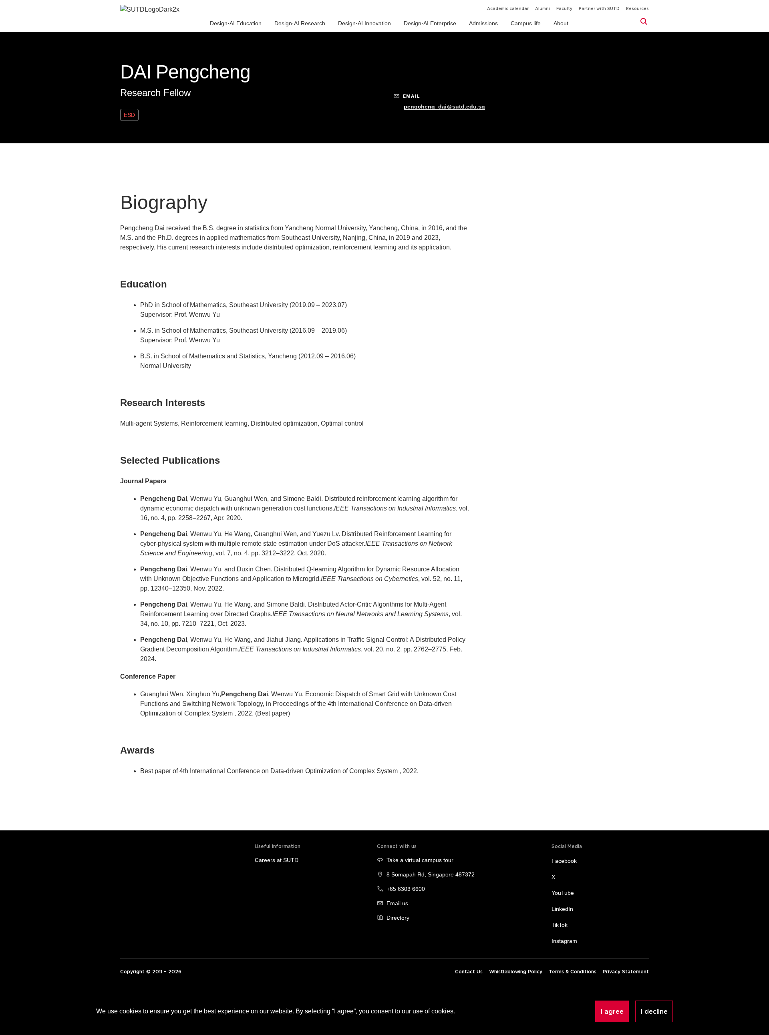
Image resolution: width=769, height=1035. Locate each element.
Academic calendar (508, 8)
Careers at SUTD (276, 860)
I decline (654, 1011)
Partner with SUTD (599, 8)
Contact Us (469, 972)
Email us (397, 903)
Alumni (542, 8)
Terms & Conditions (572, 972)
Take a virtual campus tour (420, 860)
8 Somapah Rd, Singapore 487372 (431, 874)
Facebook (564, 861)
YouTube (563, 893)
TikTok (560, 925)
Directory (398, 917)
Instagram (564, 941)
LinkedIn (562, 909)
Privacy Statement (626, 972)
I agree (612, 1011)
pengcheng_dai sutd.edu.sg (444, 106)
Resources (637, 8)
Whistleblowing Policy (515, 972)
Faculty (564, 8)
